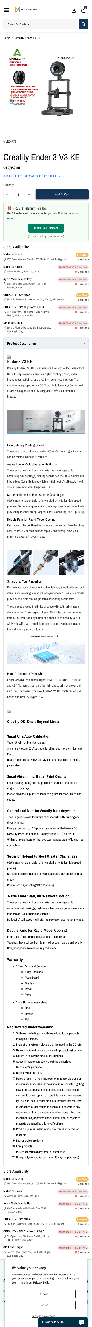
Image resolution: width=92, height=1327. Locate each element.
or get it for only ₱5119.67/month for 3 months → (32, 176)
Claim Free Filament (46, 228)
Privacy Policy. (42, 1282)
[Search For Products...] (83, 24)
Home (6, 38)
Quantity (8, 185)
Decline (44, 1305)
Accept (44, 1294)
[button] (6, 10)
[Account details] (74, 10)
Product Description (21, 343)
